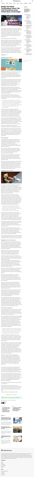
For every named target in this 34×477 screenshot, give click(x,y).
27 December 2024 (4, 438)
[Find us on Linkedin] (28, 58)
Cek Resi (2, 473)
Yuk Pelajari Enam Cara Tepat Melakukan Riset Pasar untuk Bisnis (5, 437)
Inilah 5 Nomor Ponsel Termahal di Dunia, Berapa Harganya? (28, 46)
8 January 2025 (4, 429)
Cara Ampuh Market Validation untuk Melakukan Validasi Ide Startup (29, 50)
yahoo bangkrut (13, 400)
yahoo (9, 400)
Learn (18, 3)
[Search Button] (32, 1)
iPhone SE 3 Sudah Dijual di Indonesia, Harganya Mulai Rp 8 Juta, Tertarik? (28, 16)
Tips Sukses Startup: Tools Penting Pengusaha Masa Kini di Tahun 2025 (6, 427)
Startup (10, 3)
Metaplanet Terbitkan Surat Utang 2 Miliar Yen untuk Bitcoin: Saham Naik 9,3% (29, 32)
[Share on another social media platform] (5, 403)
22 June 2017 (3, 13)
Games (21, 3)
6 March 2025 (4, 420)
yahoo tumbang (4, 401)
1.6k (9, 438)
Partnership (28, 60)
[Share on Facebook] (1, 403)
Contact (26, 60)
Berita (7, 3)
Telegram (26, 61)
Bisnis (14, 3)
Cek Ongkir (3, 472)
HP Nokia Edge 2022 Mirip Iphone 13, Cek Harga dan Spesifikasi (29, 36)
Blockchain (25, 3)
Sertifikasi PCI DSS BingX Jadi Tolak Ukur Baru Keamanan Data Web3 (29, 27)
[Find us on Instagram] (23, 58)
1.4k (7, 420)
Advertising (3, 464)
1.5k (8, 429)
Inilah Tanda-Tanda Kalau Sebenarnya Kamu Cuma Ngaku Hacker (29, 41)
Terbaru (3, 3)
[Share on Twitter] (3, 403)
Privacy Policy (3, 465)
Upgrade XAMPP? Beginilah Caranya (29, 54)
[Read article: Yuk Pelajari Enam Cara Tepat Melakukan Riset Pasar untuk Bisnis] (17, 439)
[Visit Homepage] (17, 1)
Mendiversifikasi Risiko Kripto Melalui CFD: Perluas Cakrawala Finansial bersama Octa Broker (6, 418)
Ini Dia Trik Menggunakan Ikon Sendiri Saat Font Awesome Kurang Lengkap (29, 22)
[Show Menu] (1, 1)
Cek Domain (3, 474)
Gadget (30, 3)
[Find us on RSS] (29, 58)
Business (7, 13)
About (24, 60)
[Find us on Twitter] (26, 58)
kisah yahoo (5, 400)
